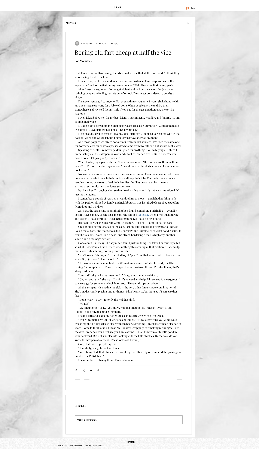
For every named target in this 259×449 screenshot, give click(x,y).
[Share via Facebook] (76, 370)
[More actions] (181, 43)
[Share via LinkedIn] (90, 370)
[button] (187, 23)
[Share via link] (98, 370)
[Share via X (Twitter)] (83, 370)
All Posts (70, 23)
